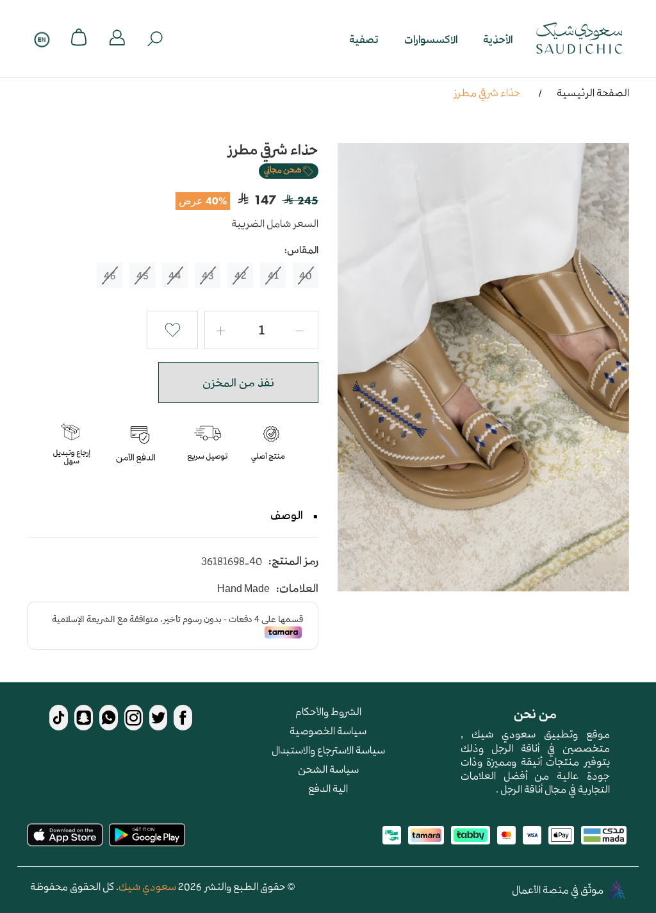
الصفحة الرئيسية (593, 92)
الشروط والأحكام (328, 711)
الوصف (286, 515)
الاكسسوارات (430, 38)
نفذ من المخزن (238, 382)
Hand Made (243, 588)
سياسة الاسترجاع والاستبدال (328, 750)
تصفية (364, 38)
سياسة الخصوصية (328, 730)
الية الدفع (328, 788)
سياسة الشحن (328, 769)
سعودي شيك (147, 886)
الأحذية (497, 38)
